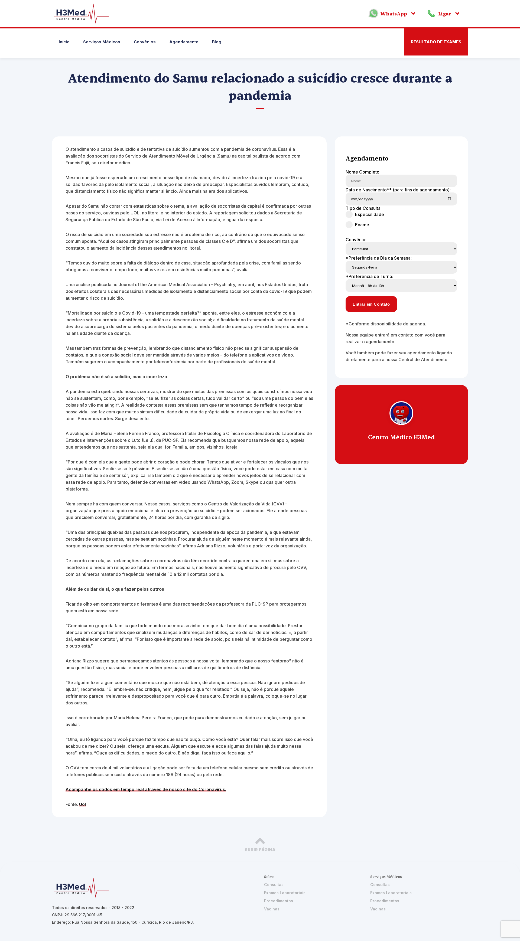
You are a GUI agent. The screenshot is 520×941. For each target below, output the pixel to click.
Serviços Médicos (101, 41)
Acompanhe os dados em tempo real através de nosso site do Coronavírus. (146, 789)
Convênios (145, 41)
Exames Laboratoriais (285, 892)
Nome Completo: (363, 172)
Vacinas (272, 909)
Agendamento (184, 41)
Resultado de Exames (436, 41)
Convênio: (356, 239)
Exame (362, 224)
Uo (82, 804)
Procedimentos (278, 900)
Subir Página (260, 849)
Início (64, 41)
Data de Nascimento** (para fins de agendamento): (398, 189)
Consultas (274, 884)
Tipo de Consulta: (364, 208)
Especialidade (369, 214)
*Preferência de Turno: (369, 276)
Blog (216, 41)
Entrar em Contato (371, 304)
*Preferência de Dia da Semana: (379, 258)
